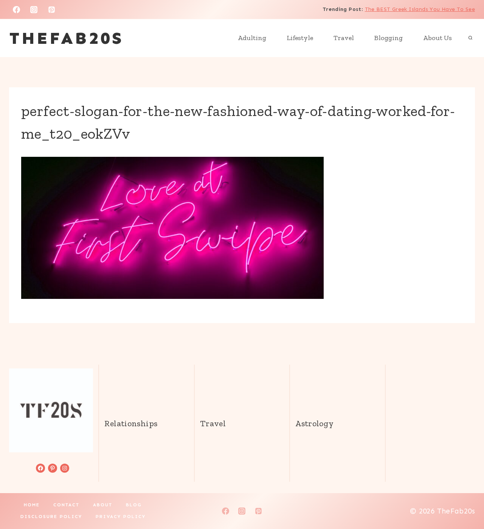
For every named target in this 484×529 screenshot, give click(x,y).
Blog (134, 504)
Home (32, 504)
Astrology (314, 423)
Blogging (388, 38)
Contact (66, 504)
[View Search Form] (470, 38)
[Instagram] (34, 9)
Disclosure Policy (51, 516)
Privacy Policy (121, 516)
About (102, 504)
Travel (344, 38)
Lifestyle (300, 38)
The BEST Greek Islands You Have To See (420, 9)
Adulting (252, 38)
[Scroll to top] (465, 499)
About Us (437, 38)
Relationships (130, 423)
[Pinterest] (52, 9)
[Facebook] (16, 9)
